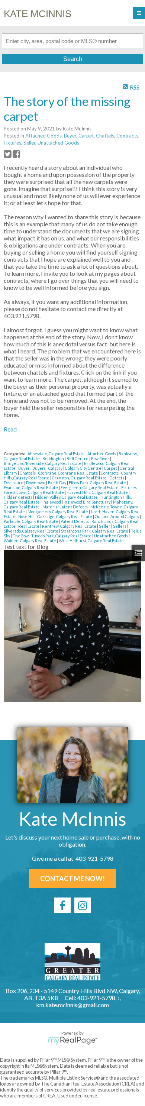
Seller (29, 143)
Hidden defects (18, 497)
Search (72, 59)
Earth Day (57, 482)
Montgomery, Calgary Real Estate (58, 511)
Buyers (39, 468)
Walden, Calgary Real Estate (30, 540)
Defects (117, 477)
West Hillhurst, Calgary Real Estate (91, 540)
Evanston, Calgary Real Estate (31, 487)
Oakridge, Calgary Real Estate (65, 516)
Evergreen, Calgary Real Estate (90, 487)
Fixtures (12, 143)
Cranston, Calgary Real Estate (79, 477)
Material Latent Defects (65, 506)
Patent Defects (75, 521)
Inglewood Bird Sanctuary (87, 501)
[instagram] (82, 905)
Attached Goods (43, 136)
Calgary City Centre (83, 468)
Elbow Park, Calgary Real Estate (98, 482)
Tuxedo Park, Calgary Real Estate (61, 535)
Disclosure (14, 482)
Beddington (53, 458)
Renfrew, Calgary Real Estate (69, 526)
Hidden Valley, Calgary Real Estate (67, 497)
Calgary (55, 468)
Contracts (127, 136)
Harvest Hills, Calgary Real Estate (98, 492)
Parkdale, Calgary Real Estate (31, 521)
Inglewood (52, 501)
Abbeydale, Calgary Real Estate (57, 453)
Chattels (105, 136)
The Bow (21, 535)
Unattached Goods (58, 143)
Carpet (86, 136)
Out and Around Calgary (117, 516)
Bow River (100, 458)
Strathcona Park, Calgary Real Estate (95, 530)
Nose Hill (26, 516)
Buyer (70, 136)
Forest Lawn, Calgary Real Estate (34, 492)
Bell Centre (78, 458)
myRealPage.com (73, 1040)
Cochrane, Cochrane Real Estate (68, 472)
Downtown (36, 482)
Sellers (120, 526)
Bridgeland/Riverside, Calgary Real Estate (43, 463)
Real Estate (29, 526)
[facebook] (62, 905)
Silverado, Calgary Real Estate (31, 530)
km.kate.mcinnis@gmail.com (72, 1004)
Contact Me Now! (72, 878)
